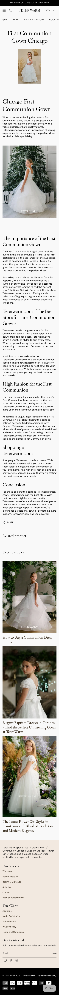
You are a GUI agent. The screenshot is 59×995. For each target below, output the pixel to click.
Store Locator (9, 921)
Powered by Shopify (47, 975)
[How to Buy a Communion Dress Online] (29, 597)
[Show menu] (4, 10)
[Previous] (4, 2)
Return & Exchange (12, 881)
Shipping (7, 887)
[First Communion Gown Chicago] (29, 182)
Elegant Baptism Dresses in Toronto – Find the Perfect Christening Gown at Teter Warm (29, 727)
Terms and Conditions (13, 932)
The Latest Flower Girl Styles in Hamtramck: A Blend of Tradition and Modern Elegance (28, 826)
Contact (6, 892)
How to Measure (10, 876)
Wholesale (7, 871)
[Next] (55, 2)
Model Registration (11, 916)
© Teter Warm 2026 (11, 975)
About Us (7, 911)
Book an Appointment (13, 897)
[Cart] (54, 10)
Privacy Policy (9, 926)
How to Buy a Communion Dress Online (27, 639)
